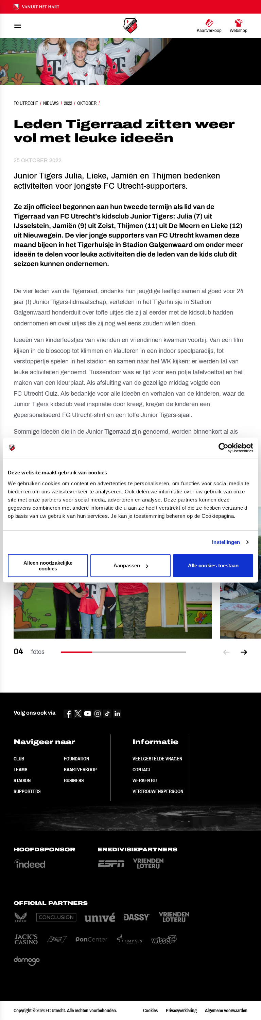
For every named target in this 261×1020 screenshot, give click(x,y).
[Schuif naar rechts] (244, 652)
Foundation (76, 759)
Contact (142, 770)
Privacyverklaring (181, 1010)
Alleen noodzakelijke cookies (47, 565)
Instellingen (226, 542)
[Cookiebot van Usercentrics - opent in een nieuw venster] (223, 448)
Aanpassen (127, 565)
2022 (68, 103)
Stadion (22, 780)
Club (19, 759)
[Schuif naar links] (226, 652)
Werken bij (145, 780)
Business (74, 780)
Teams (21, 770)
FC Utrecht (26, 103)
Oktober (87, 103)
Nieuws (51, 103)
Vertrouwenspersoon (158, 791)
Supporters (27, 791)
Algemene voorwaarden (226, 1010)
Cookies (150, 1010)
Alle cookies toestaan (213, 565)
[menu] (18, 26)
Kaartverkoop (80, 770)
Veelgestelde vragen (157, 759)
